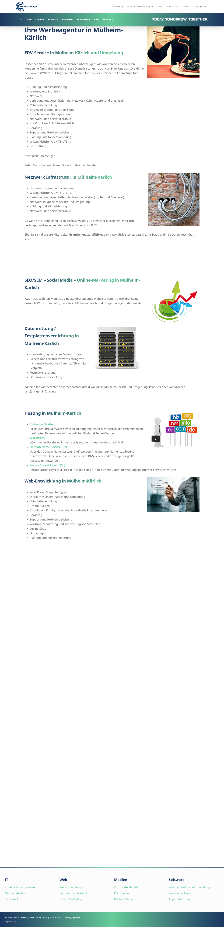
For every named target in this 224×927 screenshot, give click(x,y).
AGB (45, 917)
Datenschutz (35, 917)
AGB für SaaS (56, 917)
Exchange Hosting (42, 424)
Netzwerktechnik (16, 893)
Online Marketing (70, 899)
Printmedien (122, 893)
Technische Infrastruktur (75, 893)
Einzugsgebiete (72, 917)
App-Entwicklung (180, 899)
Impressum (10, 921)
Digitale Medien (124, 899)
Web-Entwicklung (70, 887)
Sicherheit (11, 899)
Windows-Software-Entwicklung (189, 887)
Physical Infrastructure (20, 887)
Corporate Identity (126, 887)
